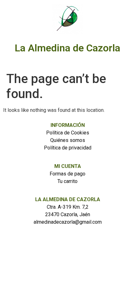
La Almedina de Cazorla (67, 48)
